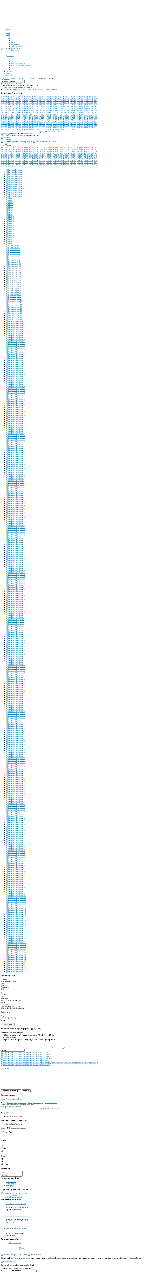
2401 (85, 103)
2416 (91, 105)
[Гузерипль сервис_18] (14, 317)
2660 (91, 149)
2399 (71, 103)
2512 (23, 114)
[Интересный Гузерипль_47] (15, 787)
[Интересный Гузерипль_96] (15, 887)
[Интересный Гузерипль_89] (15, 873)
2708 (36, 157)
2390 (9, 103)
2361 (2, 99)
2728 (78, 159)
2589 (71, 124)
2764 (36, 165)
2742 (78, 161)
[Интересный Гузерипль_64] (15, 822)
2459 (43, 106)
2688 (91, 153)
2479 (85, 108)
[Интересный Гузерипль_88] (15, 871)
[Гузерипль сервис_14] (14, 309)
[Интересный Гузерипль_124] (16, 945)
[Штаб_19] (10, 235)
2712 (64, 157)
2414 (78, 105)
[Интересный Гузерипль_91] (15, 877)
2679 (30, 153)
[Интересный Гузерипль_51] (15, 795)
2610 (23, 128)
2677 (16, 153)
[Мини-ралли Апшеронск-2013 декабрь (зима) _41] (15, 1195)
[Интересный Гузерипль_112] (16, 920)
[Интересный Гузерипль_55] (15, 804)
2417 (2, 106)
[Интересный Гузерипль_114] (16, 924)
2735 (30, 161)
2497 (16, 112)
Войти (17, 1178)
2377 (16, 101)
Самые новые (22, 89)
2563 (85, 120)
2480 (91, 108)
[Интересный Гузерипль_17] (15, 354)
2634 (9, 147)
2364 (23, 99)
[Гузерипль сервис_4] (13, 289)
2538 (9, 118)
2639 (43, 147)
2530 (50, 116)
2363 (16, 99)
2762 (23, 165)
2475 (57, 108)
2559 (57, 120)
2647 (2, 149)
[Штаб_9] (9, 215)
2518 (64, 114)
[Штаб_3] (9, 203)
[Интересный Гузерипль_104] (16, 904)
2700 (78, 155)
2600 (50, 126)
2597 (30, 126)
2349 (16, 97)
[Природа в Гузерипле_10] (15, 188)
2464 (78, 106)
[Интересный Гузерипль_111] (16, 918)
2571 (43, 122)
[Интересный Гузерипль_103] (16, 902)
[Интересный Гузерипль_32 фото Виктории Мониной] (49, 131)
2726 (64, 159)
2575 (71, 122)
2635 (16, 147)
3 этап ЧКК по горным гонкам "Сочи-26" (16, 1204)
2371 (71, 99)
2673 (85, 151)
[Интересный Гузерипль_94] (15, 883)
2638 (36, 147)
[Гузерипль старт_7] (13, 258)
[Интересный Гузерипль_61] (15, 816)
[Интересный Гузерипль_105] (16, 906)
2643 (71, 147)
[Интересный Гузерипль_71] (15, 836)
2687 (85, 153)
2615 (57, 128)
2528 (36, 116)
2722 (36, 159)
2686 (78, 153)
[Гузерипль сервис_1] (13, 282)
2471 (30, 108)
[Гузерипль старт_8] (13, 260)
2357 (71, 97)
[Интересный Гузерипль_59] (15, 812)
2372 (78, 99)
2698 (64, 155)
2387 (85, 101)
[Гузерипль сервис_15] (14, 311)
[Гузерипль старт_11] (13, 266)
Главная (12, 78)
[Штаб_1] (9, 199)
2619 (85, 128)
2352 (36, 97)
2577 (85, 122)
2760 (9, 165)
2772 (91, 165)
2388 (91, 101)
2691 (16, 155)
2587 (57, 124)
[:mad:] (25, 1063)
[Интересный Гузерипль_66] (15, 826)
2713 (71, 157)
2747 (16, 163)
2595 (16, 126)
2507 (85, 112)
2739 (57, 161)
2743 (85, 161)
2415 (85, 105)
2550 (91, 118)
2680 (36, 153)
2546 (64, 118)
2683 (57, 153)
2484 (23, 110)
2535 (85, 116)
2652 (36, 149)
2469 (16, 108)
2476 (64, 108)
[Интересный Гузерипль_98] (15, 892)
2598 (36, 126)
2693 (30, 155)
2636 (23, 147)
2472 (36, 108)
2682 (50, 153)
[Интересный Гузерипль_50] (15, 793)
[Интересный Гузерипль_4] (15, 327)
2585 (43, 124)
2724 (50, 159)
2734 (23, 161)
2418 (9, 106)
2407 (30, 105)
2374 (91, 99)
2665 (30, 151)
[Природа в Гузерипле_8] (14, 184)
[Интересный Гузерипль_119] (16, 934)
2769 (71, 165)
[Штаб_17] (10, 231)
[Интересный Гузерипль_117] (16, 930)
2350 (23, 97)
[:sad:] (74, 1063)
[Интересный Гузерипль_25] (15, 405)
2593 (2, 126)
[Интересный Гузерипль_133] (16, 961)
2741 (71, 161)
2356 (64, 97)
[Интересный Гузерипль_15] (15, 350)
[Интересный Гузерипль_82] (15, 859)
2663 (16, 151)
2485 (30, 110)
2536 (91, 116)
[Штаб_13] (10, 223)
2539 (16, 118)
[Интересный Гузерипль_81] (15, 857)
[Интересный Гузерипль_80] (15, 855)
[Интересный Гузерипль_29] (15, 413)
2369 (57, 99)
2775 (16, 166)
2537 (2, 118)
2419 (16, 106)
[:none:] (25, 1061)
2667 (43, 151)
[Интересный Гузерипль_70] (15, 834)
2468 (9, 108)
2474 (50, 108)
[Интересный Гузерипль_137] (16, 969)
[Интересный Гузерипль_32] (15, 603)
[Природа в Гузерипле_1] (14, 170)
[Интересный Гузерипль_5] (15, 329)
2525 (16, 116)
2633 (2, 147)
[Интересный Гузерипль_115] (16, 926)
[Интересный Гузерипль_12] (15, 344)
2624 (23, 129)
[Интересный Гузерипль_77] (15, 849)
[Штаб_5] (9, 207)
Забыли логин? (11, 1184)
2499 (30, 112)
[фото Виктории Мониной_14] (15, 1197)
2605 (85, 126)
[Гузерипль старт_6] (13, 256)
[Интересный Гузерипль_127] (16, 949)
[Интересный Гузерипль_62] (15, 818)
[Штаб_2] (9, 201)
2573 (57, 122)
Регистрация (10, 1186)
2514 (36, 114)
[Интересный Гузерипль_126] (16, 947)
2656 (64, 149)
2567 (16, 122)
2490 (64, 110)
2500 (36, 112)
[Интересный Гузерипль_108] (16, 912)
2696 (50, 155)
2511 (16, 114)
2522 (91, 114)
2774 (9, 166)
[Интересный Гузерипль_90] (15, 875)
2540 (23, 118)
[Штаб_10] (10, 217)
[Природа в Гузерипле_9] (14, 186)
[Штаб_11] (10, 219)
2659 (85, 149)
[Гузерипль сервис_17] (14, 315)
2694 (36, 155)
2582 (23, 124)
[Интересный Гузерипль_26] (15, 407)
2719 (16, 159)
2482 (9, 110)
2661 (2, 151)
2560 (64, 120)
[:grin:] (26, 1056)
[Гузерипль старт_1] (13, 246)
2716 (91, 157)
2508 (91, 112)
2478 (78, 108)
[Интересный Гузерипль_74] (15, 842)
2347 (2, 97)
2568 (23, 122)
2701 (85, 155)
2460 (50, 106)
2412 (64, 105)
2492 (78, 110)
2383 (57, 101)
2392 (23, 103)
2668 (50, 151)
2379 (30, 101)
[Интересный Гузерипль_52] (15, 797)
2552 (9, 120)
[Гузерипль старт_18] (13, 280)
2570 (36, 122)
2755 (71, 163)
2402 (91, 103)
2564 (91, 120)
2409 (43, 105)
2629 (57, 129)
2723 (43, 159)
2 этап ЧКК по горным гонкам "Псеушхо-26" (16, 1216)
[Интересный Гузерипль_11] (15, 342)
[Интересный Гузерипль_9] (15, 338)
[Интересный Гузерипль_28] (15, 411)
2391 (16, 103)
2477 (71, 108)
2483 (16, 110)
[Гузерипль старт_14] (13, 272)
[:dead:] (25, 1065)
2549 (85, 118)
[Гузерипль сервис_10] (14, 301)
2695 (43, 155)
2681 (43, 153)
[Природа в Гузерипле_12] (15, 192)
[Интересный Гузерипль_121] (16, 939)
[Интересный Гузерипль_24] (15, 403)
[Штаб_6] (9, 209)
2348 (9, 97)
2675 (2, 153)
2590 (78, 124)
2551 (2, 120)
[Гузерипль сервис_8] (13, 297)
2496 (9, 112)
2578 (91, 122)
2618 (78, 128)
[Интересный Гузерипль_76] (15, 847)
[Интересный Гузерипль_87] (15, 869)
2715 (85, 157)
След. (3, 143)
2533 (71, 116)
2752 (50, 163)
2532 (64, 116)
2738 (50, 161)
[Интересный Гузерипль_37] (15, 614)
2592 (91, 124)
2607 (2, 128)
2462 (64, 106)
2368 (50, 99)
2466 (91, 106)
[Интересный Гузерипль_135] (16, 965)
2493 (85, 110)
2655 (57, 149)
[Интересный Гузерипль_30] (15, 415)
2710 (50, 157)
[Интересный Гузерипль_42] (15, 777)
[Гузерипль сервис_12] (14, 305)
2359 (85, 97)
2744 (91, 161)
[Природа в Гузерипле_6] (14, 180)
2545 (57, 118)
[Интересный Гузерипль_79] (15, 853)
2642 (64, 147)
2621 (2, 129)
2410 (50, 105)
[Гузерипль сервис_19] (14, 319)
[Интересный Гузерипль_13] (15, 346)
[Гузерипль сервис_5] (13, 291)
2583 (30, 124)
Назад (9, 137)
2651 (30, 149)
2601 (57, 126)
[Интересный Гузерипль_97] (15, 889)
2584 (36, 124)
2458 (36, 106)
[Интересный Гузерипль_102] (16, 900)
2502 (50, 112)
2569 (30, 122)
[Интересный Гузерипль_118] (16, 932)
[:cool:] (25, 1054)
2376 (9, 101)
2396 (50, 103)
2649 (16, 149)
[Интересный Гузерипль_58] (15, 810)
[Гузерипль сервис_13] (14, 307)
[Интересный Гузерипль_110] (16, 916)
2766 (50, 165)
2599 (43, 126)
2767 (57, 165)
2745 (2, 163)
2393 (30, 103)
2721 (30, 159)
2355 (57, 97)
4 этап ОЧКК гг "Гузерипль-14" (27, 78)
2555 (30, 120)
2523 (2, 116)
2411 (57, 105)
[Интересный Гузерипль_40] (15, 773)
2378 (23, 101)
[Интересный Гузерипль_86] (15, 867)
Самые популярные (51, 89)
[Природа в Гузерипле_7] (14, 182)
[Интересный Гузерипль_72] (15, 838)
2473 (43, 108)
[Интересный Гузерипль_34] (15, 607)
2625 (30, 129)
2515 (43, 114)
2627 (43, 129)
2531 (57, 116)
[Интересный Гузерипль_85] (15, 865)
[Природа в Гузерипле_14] (15, 197)
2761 (16, 165)
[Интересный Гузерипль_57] (15, 808)
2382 (50, 101)
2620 (91, 128)
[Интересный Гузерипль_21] (15, 397)
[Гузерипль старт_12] (13, 268)
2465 (85, 106)
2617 (71, 128)
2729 (85, 159)
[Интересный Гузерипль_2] (15, 323)
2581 (16, 124)
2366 (36, 99)
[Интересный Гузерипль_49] (15, 791)
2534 (78, 116)
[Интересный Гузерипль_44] (15, 781)
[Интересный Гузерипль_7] (15, 333)
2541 (30, 118)
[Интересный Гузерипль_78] (15, 851)
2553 (16, 120)
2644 (78, 147)
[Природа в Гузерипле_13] (15, 194)
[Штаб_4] (9, 205)
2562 (78, 120)
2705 (16, 157)
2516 (50, 114)
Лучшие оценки (12, 89)
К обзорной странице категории (11, 83)
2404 (9, 105)
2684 (64, 153)
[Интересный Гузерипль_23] (15, 401)
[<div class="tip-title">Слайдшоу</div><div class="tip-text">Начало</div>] (4, 133)
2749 (30, 163)
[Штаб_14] (10, 225)
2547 (71, 118)
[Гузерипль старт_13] (13, 270)
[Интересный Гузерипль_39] (15, 771)
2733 (16, 161)
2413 (71, 105)
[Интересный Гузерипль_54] (15, 802)
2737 (43, 161)
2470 (23, 108)
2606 (91, 126)
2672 (78, 151)
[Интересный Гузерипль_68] (15, 830)
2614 (50, 128)
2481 (2, 110)
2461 (57, 106)
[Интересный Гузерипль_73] (15, 840)
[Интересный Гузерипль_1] (15, 321)
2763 (30, 165)
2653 (43, 149)
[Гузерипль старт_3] (13, 250)
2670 (64, 151)
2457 (30, 106)
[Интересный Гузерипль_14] (15, 348)
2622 (9, 129)
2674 (91, 151)
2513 (30, 114)
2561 (71, 120)
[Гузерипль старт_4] (13, 252)
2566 (9, 122)
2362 (9, 99)
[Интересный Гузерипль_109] (16, 914)
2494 (91, 110)
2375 (2, 101)
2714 (78, 157)
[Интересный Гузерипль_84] (15, 863)
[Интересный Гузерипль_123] (16, 943)
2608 (9, 128)
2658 (78, 149)
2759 (2, 165)
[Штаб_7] (9, 211)
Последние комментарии (35, 89)
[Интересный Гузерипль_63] (15, 820)
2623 (16, 129)
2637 (30, 147)
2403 (2, 105)
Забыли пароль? (11, 1182)
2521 (85, 114)
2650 (23, 149)
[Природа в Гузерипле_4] (14, 176)
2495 (2, 112)
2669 (57, 151)
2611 (30, 128)
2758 (91, 163)
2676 (9, 153)
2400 (78, 103)
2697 (57, 155)
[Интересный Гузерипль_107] (16, 910)
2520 (78, 114)
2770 (78, 165)
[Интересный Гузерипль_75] (15, 845)
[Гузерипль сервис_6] (13, 293)
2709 (43, 157)
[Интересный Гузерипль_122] (16, 941)
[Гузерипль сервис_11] (14, 303)
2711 (57, 157)
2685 (71, 153)
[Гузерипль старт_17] (13, 278)
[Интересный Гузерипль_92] (15, 879)
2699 (71, 155)
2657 (71, 149)
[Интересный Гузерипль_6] (15, 331)
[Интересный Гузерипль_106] (16, 908)
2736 (36, 161)
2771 (85, 165)
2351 (30, 97)
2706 (23, 157)
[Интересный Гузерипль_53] (15, 800)
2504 (64, 112)
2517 (57, 114)
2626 (36, 129)
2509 (2, 114)
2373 (85, 99)
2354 (50, 97)
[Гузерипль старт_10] (13, 264)
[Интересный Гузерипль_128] (16, 951)
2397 (57, 103)
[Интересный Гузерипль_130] (16, 955)
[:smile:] (25, 1052)
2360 (91, 97)
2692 (23, 155)
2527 (30, 116)
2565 (2, 122)
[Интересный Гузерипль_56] (15, 806)
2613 (43, 128)
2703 (2, 157)
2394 (36, 103)
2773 (2, 166)
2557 (43, 120)
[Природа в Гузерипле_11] (15, 190)
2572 (50, 122)
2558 (50, 120)
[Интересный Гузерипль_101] (16, 898)
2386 (78, 101)
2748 (23, 163)
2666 (36, 151)
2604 (78, 126)
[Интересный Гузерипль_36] (15, 611)
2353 (43, 97)
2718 (9, 159)
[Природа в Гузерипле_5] (14, 178)
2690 (9, 155)
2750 (36, 163)
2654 (50, 149)
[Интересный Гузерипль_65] (15, 824)
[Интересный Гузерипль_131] (16, 957)
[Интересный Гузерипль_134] (16, 963)
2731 (2, 161)
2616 (64, 128)
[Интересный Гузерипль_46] (15, 785)
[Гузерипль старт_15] (13, 274)
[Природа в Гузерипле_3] (14, 174)
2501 (43, 112)
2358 (78, 97)
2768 (64, 165)
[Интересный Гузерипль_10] (15, 340)
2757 (85, 163)
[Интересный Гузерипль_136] (16, 967)
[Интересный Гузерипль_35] (15, 609)
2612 (36, 128)
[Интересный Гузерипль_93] (15, 881)
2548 (78, 118)
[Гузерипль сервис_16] (14, 313)
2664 (23, 151)
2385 (71, 101)
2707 (30, 157)
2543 (43, 118)
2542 (36, 118)
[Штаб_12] (10, 221)
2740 (64, 161)
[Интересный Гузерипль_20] (15, 395)
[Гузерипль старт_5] (13, 254)
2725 (57, 159)
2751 (43, 163)
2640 (50, 147)
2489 (57, 110)
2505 (71, 112)
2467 (2, 108)
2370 (64, 99)
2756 (78, 163)
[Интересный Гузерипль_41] (15, 775)
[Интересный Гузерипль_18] (15, 356)
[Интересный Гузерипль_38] (15, 691)
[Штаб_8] (9, 213)
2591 (85, 124)
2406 (23, 105)
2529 (43, 116)
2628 (50, 129)
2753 (57, 163)
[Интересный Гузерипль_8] (15, 336)
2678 (23, 153)
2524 (9, 116)
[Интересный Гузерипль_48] (15, 789)
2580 (9, 124)
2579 (2, 124)
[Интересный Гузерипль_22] (15, 399)
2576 (78, 122)
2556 (36, 120)
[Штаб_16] (10, 229)
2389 (2, 103)
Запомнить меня (9, 1178)
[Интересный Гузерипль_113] (16, 922)
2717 (2, 159)
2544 (50, 118)
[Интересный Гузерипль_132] (16, 959)
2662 (9, 151)
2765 (43, 165)
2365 (30, 99)
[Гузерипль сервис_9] (13, 299)
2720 (23, 159)
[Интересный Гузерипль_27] (15, 409)
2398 (64, 103)
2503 (57, 112)
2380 (36, 101)
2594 (9, 126)
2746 (9, 163)
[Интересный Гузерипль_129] (16, 953)
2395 (43, 103)
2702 (91, 155)
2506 (78, 112)
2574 (64, 122)
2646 (91, 147)
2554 (23, 120)
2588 (64, 124)
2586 (50, 124)
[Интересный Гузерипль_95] (15, 885)
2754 (64, 163)
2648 (9, 149)
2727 (71, 159)
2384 (64, 101)
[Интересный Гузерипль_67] (15, 828)
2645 (85, 147)
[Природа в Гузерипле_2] (14, 172)
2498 (23, 112)
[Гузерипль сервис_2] (13, 284)
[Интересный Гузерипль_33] (15, 605)
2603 (71, 126)
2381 (43, 101)
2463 (71, 106)
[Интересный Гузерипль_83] (15, 861)
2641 (57, 147)
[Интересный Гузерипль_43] (15, 779)
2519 (71, 114)
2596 (23, 126)
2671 (71, 151)
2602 (64, 126)
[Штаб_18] (10, 233)
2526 (23, 116)
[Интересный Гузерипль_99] (15, 894)
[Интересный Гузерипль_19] (15, 393)
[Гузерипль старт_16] (13, 276)
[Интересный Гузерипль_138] (16, 971)
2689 (2, 155)
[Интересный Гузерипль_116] (16, 928)
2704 (9, 157)
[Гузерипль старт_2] (13, 248)
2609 (16, 128)
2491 (71, 110)
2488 (50, 110)
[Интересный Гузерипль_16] (15, 352)
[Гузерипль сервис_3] (13, 286)
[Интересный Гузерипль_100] (16, 896)
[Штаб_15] (10, 227)
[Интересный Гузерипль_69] (15, 832)
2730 (91, 159)
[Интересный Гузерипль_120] (16, 937)
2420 (23, 106)
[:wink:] (25, 1059)
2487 (43, 110)
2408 (36, 105)
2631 (71, 129)
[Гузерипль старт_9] (13, 262)
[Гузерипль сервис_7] (13, 295)
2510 (9, 114)
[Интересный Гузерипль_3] (15, 325)
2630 (64, 129)
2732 (9, 161)
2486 (36, 110)
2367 (43, 99)
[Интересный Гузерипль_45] (15, 783)
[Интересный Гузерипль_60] (15, 814)
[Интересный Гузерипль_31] (15, 601)
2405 (16, 105)
